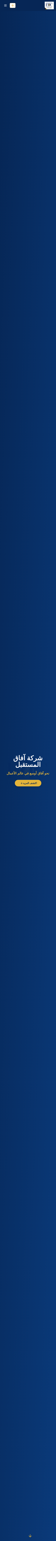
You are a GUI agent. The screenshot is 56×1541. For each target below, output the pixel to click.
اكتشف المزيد (30, 783)
